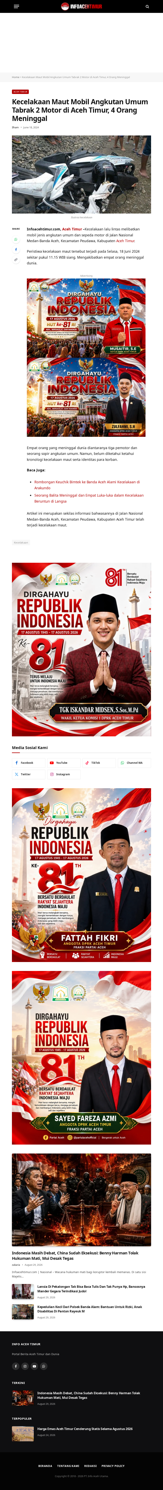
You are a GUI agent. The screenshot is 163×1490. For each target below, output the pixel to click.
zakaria (16, 1265)
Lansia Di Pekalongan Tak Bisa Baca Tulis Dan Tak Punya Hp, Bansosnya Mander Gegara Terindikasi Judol (91, 1288)
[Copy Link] (16, 260)
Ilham (15, 127)
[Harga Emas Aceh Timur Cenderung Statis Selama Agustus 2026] (23, 1433)
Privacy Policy (113, 1466)
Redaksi (90, 1466)
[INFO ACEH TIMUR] (81, 6)
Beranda (45, 1466)
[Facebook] (16, 249)
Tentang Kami (68, 1466)
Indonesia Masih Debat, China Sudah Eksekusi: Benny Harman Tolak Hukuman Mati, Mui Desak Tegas (75, 1255)
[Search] (147, 6)
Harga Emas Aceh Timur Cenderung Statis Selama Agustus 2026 (84, 1429)
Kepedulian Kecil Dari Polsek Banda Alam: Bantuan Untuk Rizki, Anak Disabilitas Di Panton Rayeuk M (89, 1309)
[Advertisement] (81, 43)
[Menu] (16, 6)
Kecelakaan (21, 542)
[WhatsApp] (16, 239)
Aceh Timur (20, 91)
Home (15, 77)
